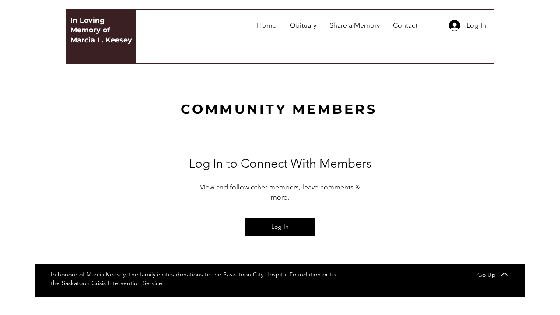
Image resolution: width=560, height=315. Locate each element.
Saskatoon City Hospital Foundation (272, 274)
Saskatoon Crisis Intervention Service (112, 283)
